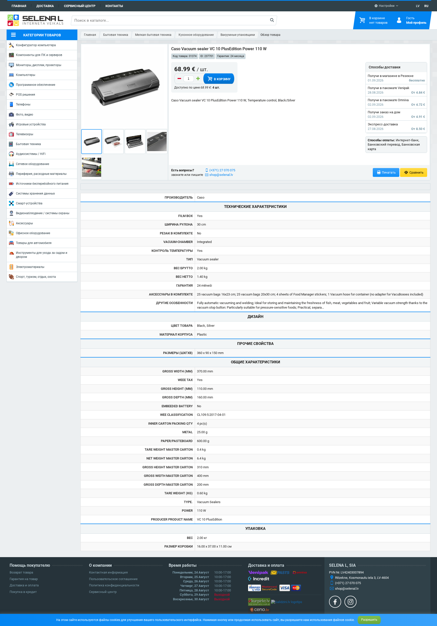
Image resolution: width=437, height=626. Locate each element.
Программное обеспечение (35, 85)
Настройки (386, 6)
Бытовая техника (28, 144)
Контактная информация (108, 572)
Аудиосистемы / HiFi (31, 154)
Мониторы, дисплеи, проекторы (38, 65)
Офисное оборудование (33, 233)
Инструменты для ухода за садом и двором (41, 255)
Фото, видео (24, 114)
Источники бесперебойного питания (42, 183)
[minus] (179, 78)
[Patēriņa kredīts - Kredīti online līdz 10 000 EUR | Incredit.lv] (258, 579)
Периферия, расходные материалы (41, 174)
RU (426, 6)
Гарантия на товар (24, 579)
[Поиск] (272, 20)
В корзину (222, 79)
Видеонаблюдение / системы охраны (42, 213)
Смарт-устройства (29, 203)
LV (418, 6)
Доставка (45, 6)
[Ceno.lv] (259, 609)
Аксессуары (24, 223)
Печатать (388, 172)
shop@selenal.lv (221, 175)
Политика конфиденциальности (114, 585)
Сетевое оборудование (32, 164)
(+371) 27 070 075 (222, 170)
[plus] (198, 78)
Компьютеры (25, 75)
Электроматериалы (30, 267)
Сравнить (416, 172)
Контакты (114, 6)
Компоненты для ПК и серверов (39, 55)
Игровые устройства (31, 124)
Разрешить (369, 619)
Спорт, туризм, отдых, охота (36, 277)
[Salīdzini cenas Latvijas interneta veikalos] (259, 602)
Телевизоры (24, 134)
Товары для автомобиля (34, 243)
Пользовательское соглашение (113, 579)
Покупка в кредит (23, 592)
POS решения (25, 94)
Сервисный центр (79, 6)
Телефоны (23, 104)
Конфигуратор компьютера (36, 45)
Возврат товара (21, 572)
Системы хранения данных (35, 193)
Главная (19, 6)
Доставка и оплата (24, 585)
